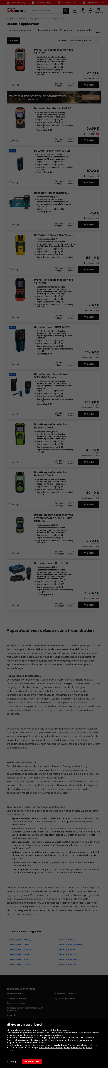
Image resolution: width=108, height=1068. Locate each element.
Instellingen (12, 1061)
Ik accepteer (32, 1061)
